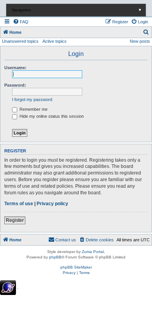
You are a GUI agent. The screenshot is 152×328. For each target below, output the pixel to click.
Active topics (54, 41)
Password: (15, 85)
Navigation (77, 10)
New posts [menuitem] (140, 41)
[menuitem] (20, 21)
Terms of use (18, 203)
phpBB (55, 257)
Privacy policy (52, 203)
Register (15, 220)
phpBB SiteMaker (76, 267)
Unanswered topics (20, 41)
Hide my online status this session (51, 116)
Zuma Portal (93, 251)
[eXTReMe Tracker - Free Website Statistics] (8, 287)
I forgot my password (32, 99)
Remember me (33, 109)
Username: (15, 67)
